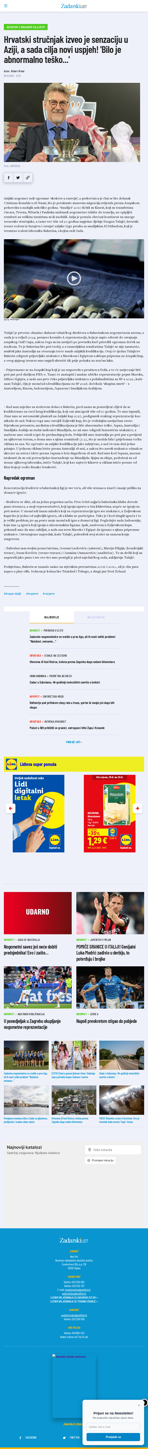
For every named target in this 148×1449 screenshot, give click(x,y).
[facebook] (8, 177)
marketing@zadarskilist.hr (78, 1289)
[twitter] (18, 177)
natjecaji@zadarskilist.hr (74, 1293)
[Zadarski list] (74, 6)
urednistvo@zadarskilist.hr (74, 1315)
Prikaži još (73, 742)
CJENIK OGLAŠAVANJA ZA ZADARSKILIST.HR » (74, 1297)
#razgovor (49, 593)
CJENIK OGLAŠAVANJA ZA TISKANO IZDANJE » (74, 1301)
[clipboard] (27, 177)
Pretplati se (113, 1437)
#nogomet (32, 593)
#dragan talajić (13, 593)
